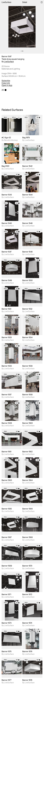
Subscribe (6, 80)
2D (13, 117)
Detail (24, 2)
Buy (5, 117)
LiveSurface (6, 2)
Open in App (7, 85)
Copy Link (6, 83)
